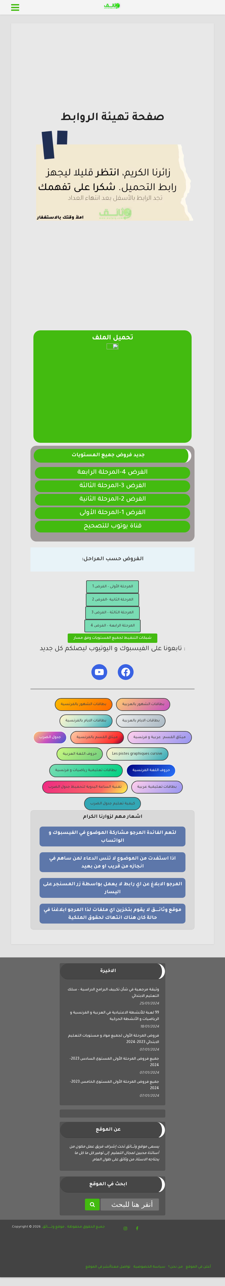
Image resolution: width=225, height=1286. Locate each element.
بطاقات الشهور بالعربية (143, 704)
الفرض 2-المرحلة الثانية (112, 499)
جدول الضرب (50, 737)
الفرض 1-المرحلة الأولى (112, 513)
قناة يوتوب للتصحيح (112, 526)
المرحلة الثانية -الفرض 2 (112, 600)
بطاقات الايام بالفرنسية (85, 721)
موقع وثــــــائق (53, 1227)
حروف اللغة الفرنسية (151, 770)
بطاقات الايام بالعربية (141, 721)
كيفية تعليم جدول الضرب (112, 804)
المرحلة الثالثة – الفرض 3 (112, 613)
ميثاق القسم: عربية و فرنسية (159, 737)
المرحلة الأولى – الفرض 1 (112, 587)
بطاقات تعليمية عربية (157, 787)
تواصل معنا (120, 1267)
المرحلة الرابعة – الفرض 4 (113, 626)
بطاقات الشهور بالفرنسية (83, 704)
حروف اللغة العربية (80, 754)
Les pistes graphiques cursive (137, 754)
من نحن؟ (175, 1267)
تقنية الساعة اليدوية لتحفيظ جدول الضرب (85, 787)
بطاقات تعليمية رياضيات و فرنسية (86, 770)
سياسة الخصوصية (149, 1267)
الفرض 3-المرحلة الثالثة (112, 486)
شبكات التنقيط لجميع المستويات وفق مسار (112, 638)
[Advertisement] (112, 70)
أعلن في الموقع (198, 1267)
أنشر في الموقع (98, 1267)
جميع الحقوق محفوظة (85, 1227)
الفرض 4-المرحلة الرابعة (112, 472)
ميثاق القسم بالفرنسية (97, 737)
